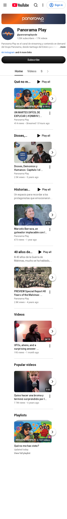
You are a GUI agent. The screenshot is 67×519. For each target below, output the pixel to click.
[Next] (52, 98)
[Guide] (5, 5)
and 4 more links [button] (23, 52)
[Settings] (43, 5)
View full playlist (22, 453)
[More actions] (49, 113)
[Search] (36, 5)
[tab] (18, 71)
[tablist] (33, 71)
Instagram (9, 52)
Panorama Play (21, 120)
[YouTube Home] (20, 5)
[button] (47, 71)
